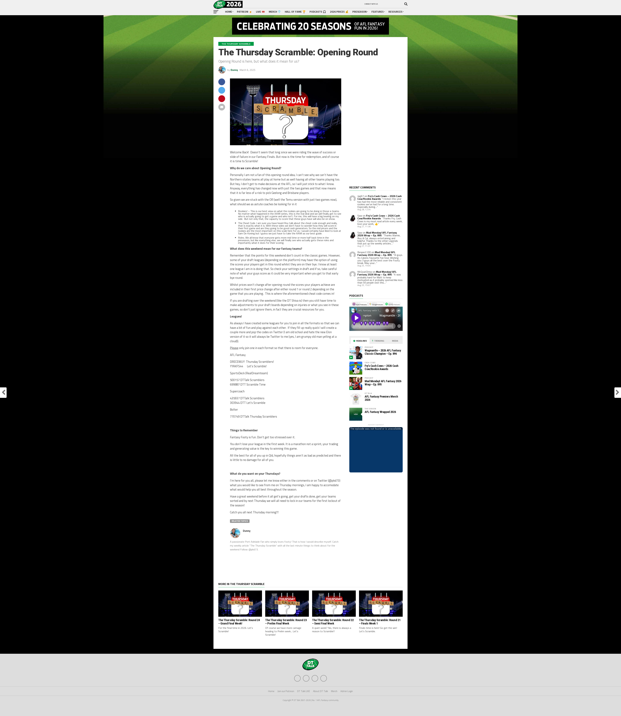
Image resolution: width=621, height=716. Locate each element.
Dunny (234, 70)
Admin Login (346, 691)
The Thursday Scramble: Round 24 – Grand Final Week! (239, 621)
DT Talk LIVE (303, 691)
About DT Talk (320, 691)
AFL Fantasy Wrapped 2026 (380, 412)
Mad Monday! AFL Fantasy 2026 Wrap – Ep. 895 (377, 234)
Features (377, 12)
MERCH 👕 (275, 12)
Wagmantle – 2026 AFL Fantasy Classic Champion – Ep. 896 (383, 352)
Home (228, 12)
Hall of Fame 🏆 (295, 12)
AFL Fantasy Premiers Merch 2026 (381, 398)
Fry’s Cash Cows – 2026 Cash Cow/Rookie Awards (379, 197)
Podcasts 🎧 (318, 12)
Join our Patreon (286, 691)
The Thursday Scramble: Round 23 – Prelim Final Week (286, 621)
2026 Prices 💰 (339, 12)
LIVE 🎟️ (260, 12)
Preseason (359, 12)
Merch (334, 691)
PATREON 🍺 (244, 12)
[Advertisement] (373, 132)
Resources (395, 12)
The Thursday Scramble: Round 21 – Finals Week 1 (380, 621)
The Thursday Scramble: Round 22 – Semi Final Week (333, 621)
